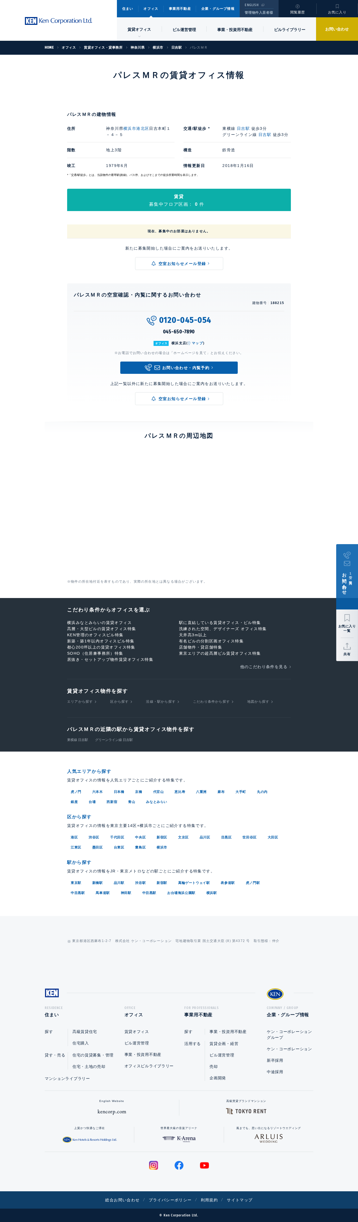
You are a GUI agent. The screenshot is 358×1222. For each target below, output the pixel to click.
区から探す (119, 702)
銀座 (74, 802)
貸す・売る (55, 1055)
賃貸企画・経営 (223, 1043)
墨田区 (97, 847)
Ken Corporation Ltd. (58, 21)
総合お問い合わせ (122, 1200)
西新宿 (112, 802)
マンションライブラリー (67, 1078)
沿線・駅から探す (161, 702)
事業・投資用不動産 (235, 29)
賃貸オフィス (136, 1031)
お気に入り (337, 12)
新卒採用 (275, 1060)
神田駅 (126, 893)
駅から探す (79, 862)
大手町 (240, 792)
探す (49, 1031)
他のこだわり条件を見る (264, 666)
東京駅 (76, 883)
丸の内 (262, 792)
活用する (192, 1043)
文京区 (183, 837)
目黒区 (226, 837)
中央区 (140, 837)
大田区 (273, 837)
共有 (347, 654)
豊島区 (140, 847)
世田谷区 (249, 837)
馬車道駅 (103, 893)
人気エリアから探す (89, 771)
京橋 (138, 792)
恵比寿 (180, 792)
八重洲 (201, 792)
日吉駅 (243, 128)
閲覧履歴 (297, 12)
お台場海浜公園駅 (181, 893)
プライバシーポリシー (170, 1200)
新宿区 (162, 837)
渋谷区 (94, 837)
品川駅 (119, 883)
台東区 (119, 847)
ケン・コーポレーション (289, 1049)
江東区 (76, 847)
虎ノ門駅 (253, 883)
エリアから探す (80, 702)
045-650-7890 (179, 332)
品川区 (205, 837)
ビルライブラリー (289, 29)
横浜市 (162, 847)
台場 (92, 802)
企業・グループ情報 (218, 9)
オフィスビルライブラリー (149, 1066)
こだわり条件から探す (211, 702)
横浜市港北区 (136, 128)
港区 (74, 837)
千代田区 (117, 837)
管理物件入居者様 (259, 13)
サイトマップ (240, 1200)
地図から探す (258, 702)
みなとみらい (156, 802)
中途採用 (275, 1072)
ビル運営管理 (184, 29)
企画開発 (217, 1078)
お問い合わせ (337, 29)
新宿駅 (162, 883)
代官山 (158, 792)
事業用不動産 (180, 9)
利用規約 (209, 1200)
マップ (197, 343)
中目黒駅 (78, 893)
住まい (127, 9)
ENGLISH (251, 5)
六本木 (97, 792)
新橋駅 (97, 883)
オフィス (150, 9)
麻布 (221, 792)
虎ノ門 (76, 792)
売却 (213, 1066)
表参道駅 (228, 883)
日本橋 (119, 792)
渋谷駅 (140, 883)
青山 (131, 802)
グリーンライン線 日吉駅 (114, 740)
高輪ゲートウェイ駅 (194, 883)
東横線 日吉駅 (77, 740)
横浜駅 (211, 893)
